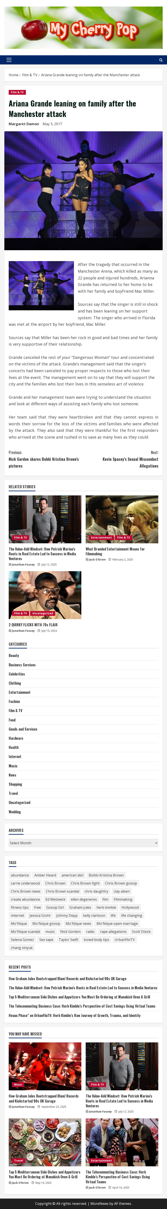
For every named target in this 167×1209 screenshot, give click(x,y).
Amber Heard (45, 875)
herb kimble (106, 907)
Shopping (15, 784)
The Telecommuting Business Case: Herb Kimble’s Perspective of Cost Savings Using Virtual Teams (82, 1006)
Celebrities (17, 674)
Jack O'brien (97, 559)
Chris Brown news (25, 891)
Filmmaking (123, 899)
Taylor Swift (68, 939)
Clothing (15, 683)
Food (12, 720)
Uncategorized (42, 613)
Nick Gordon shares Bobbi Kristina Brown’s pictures (44, 458)
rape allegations (113, 931)
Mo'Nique (19, 923)
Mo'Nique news (78, 923)
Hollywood (130, 907)
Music (13, 765)
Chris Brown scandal (62, 891)
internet (17, 915)
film (105, 899)
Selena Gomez (22, 939)
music (50, 931)
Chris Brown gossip (121, 883)
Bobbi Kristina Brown (106, 875)
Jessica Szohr (40, 915)
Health (13, 747)
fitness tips (20, 907)
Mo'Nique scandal (25, 931)
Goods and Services (23, 729)
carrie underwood (25, 883)
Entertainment (101, 537)
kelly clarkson (94, 915)
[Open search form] (161, 60)
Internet (15, 756)
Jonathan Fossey (23, 564)
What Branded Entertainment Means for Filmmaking (115, 551)
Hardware (16, 738)
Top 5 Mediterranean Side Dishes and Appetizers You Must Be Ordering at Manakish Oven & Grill (79, 997)
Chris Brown (55, 883)
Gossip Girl (55, 907)
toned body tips (96, 939)
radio (90, 931)
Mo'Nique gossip (46, 923)
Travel (13, 793)
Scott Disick (141, 931)
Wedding (15, 811)
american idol (72, 875)
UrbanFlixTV (125, 939)
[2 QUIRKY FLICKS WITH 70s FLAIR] (45, 595)
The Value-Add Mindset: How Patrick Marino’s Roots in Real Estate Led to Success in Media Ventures (42, 553)
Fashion (14, 701)
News (12, 775)
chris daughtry (96, 891)
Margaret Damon (24, 124)
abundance (20, 875)
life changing (131, 915)
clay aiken (122, 891)
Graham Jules (80, 907)
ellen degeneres (84, 899)
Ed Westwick (55, 899)
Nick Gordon (70, 931)
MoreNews (99, 1203)
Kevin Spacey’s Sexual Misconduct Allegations (130, 458)
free (37, 907)
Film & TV (17, 92)
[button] (9, 59)
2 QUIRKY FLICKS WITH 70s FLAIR (33, 624)
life (113, 915)
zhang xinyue (22, 947)
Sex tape (46, 939)
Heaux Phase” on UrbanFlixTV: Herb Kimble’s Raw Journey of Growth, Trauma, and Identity (74, 1015)
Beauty (14, 655)
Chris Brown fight (85, 883)
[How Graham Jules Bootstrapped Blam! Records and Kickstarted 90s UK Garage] (45, 1066)
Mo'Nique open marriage (117, 923)
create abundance (25, 899)
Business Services (22, 664)
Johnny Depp (67, 915)
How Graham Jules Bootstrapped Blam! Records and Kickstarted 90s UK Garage (67, 978)
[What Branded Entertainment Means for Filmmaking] (122, 519)
